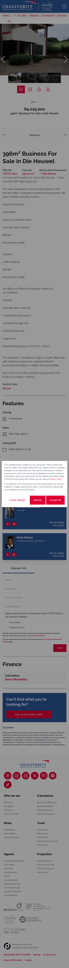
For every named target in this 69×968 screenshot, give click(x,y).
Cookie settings (17, 500)
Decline (38, 500)
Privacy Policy (56, 479)
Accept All (55, 500)
